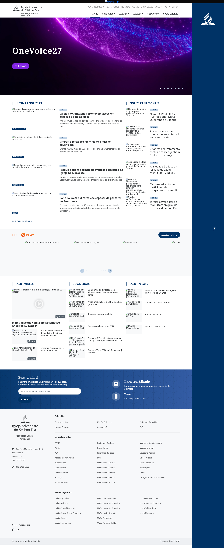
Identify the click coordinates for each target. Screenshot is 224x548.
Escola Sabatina (61, 482)
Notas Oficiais (170, 13)
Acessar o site (169, 234)
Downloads (147, 7)
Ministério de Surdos (106, 482)
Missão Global (146, 458)
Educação (59, 477)
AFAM (57, 443)
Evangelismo (102, 448)
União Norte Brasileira (107, 513)
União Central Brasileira (65, 508)
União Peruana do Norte (107, 523)
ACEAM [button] (123, 13)
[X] (20, 530)
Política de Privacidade (149, 422)
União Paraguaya (104, 518)
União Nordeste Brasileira (108, 503)
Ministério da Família (106, 467)
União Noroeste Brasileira (108, 508)
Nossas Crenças (62, 427)
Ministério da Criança (106, 462)
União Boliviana (61, 503)
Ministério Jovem (147, 448)
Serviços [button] (152, 13)
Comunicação (60, 467)
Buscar (175, 7)
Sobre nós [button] (107, 13)
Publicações (145, 467)
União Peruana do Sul (149, 498)
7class (158, 7)
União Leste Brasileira (106, 498)
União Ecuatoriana (63, 523)
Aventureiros (60, 462)
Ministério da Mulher (106, 472)
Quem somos (113, 7)
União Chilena (60, 518)
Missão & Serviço (104, 422)
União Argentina (62, 498)
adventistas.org (96, 7)
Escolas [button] (137, 13)
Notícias (125, 7)
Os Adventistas (61, 422)
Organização (102, 427)
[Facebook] (14, 530)
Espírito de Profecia (105, 443)
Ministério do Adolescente (151, 443)
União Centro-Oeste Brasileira (68, 513)
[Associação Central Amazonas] (25, 423)
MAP (99, 458)
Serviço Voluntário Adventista (152, 477)
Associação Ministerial (64, 458)
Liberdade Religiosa (105, 453)
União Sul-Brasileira (148, 508)
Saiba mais (21, 66)
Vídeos (135, 7)
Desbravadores (61, 472)
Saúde (142, 472)
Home (95, 13)
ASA (56, 453)
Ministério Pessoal (147, 453)
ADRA (57, 448)
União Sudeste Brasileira (150, 503)
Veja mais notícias (21, 221)
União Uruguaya (147, 513)
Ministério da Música (106, 477)
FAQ (165, 7)
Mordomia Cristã (147, 462)
